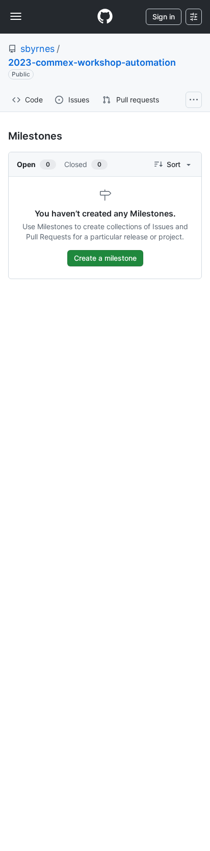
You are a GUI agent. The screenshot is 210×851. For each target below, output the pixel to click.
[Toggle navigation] (15, 16)
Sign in (163, 16)
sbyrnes (37, 48)
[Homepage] (105, 16)
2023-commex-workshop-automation (92, 62)
